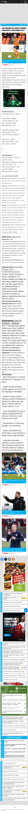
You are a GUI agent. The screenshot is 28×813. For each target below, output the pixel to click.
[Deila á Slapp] (13, 559)
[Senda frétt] (9, 559)
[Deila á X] (5, 559)
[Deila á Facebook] (2, 559)
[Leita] (22, 1)
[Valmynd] (25, 1)
